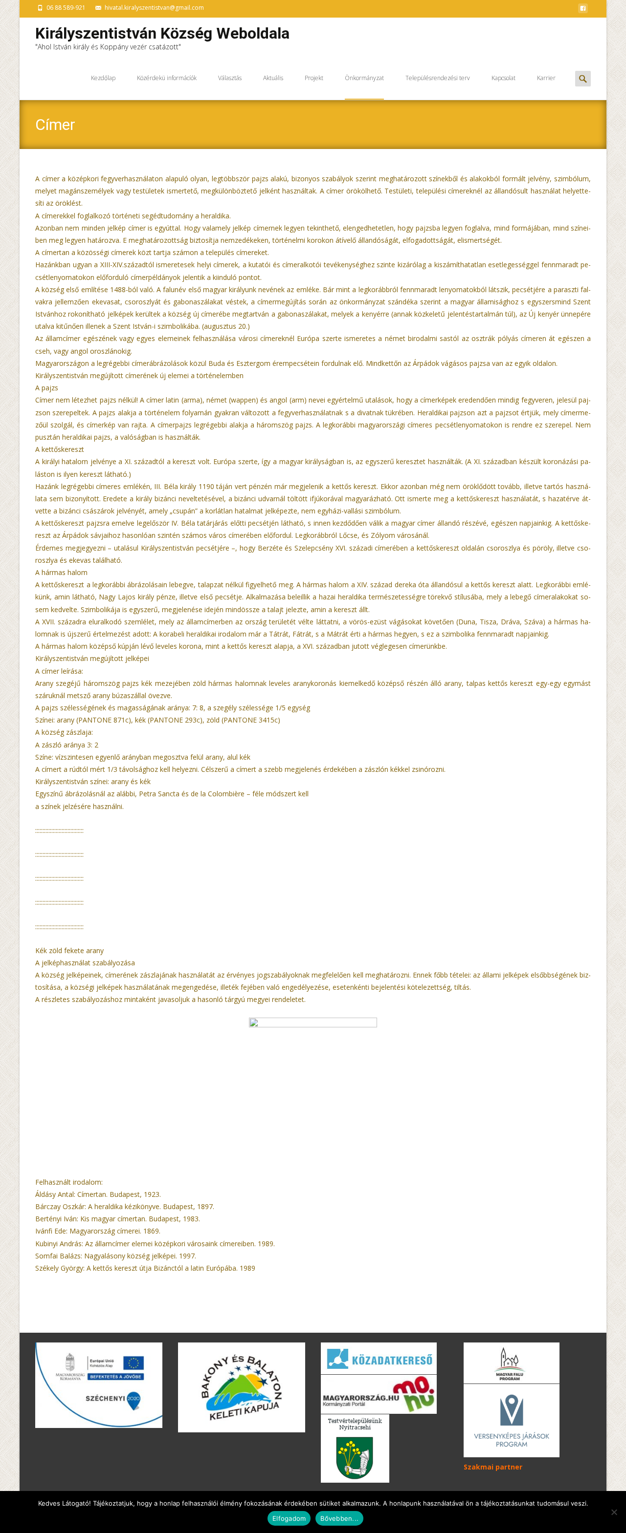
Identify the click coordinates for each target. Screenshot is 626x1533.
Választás (230, 78)
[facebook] (583, 11)
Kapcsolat (503, 78)
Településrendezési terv (437, 78)
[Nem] (614, 1512)
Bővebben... (339, 1518)
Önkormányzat (364, 78)
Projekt (314, 78)
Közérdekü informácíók (167, 78)
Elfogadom (289, 1518)
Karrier (546, 78)
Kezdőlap (103, 78)
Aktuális (273, 78)
